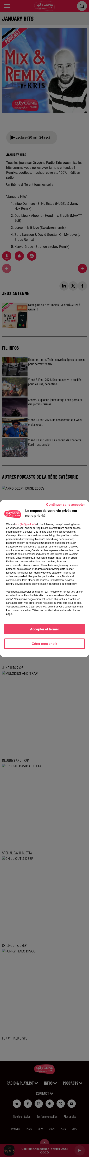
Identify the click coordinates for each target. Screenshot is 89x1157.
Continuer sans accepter (65, 504)
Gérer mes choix (44, 643)
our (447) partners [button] (26, 524)
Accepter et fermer (44, 629)
